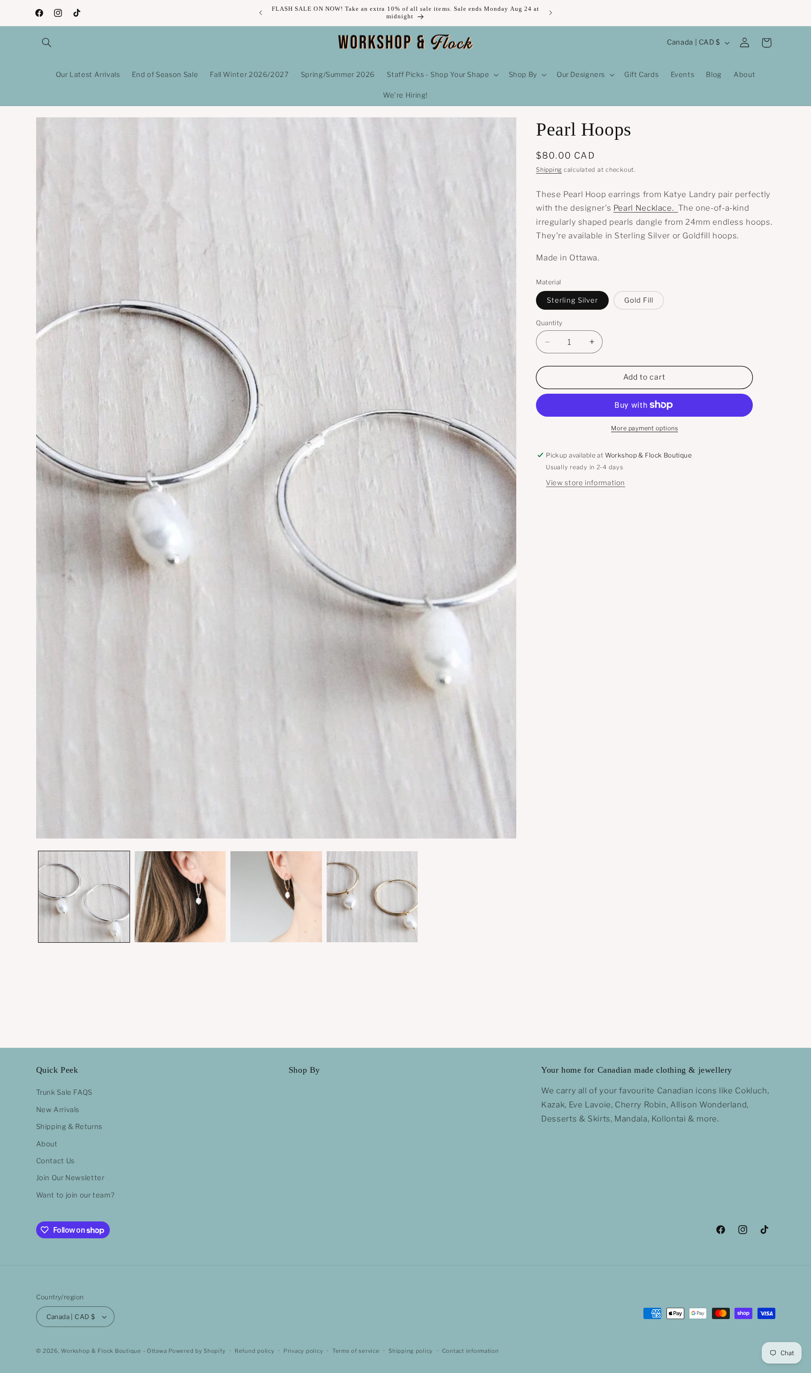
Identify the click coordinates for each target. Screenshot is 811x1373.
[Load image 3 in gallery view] (275, 896)
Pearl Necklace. (645, 208)
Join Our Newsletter (70, 1178)
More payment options (644, 428)
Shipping (549, 169)
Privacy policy (303, 1351)
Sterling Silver (572, 300)
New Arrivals (58, 1110)
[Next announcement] (550, 12)
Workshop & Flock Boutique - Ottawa (114, 1351)
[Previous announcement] (260, 12)
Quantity (549, 323)
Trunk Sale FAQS (64, 1092)
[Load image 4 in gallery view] (372, 896)
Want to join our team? (75, 1195)
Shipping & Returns (69, 1126)
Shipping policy (411, 1351)
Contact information (470, 1351)
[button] (47, 42)
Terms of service (356, 1351)
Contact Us (55, 1161)
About (47, 1144)
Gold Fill (638, 300)
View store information (585, 482)
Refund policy (255, 1351)
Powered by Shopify (196, 1351)
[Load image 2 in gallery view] (180, 896)
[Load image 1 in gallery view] (84, 896)
